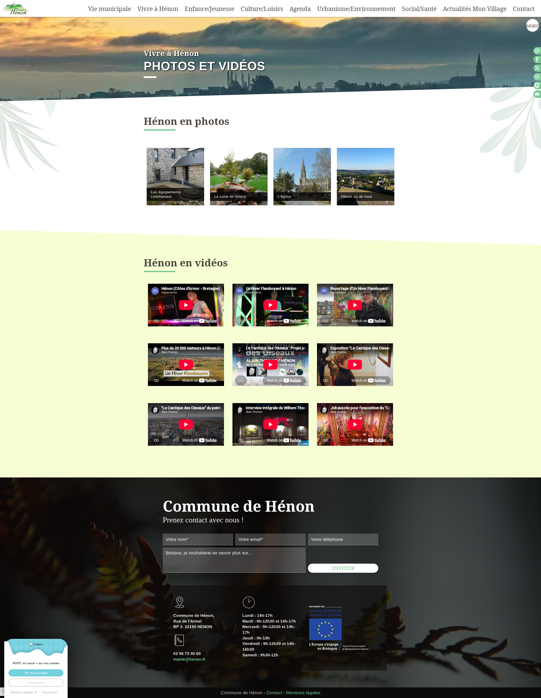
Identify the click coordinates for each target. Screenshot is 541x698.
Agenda (300, 8)
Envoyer (343, 568)
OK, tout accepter (36, 673)
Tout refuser (36, 682)
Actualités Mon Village (475, 8)
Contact (524, 8)
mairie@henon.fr (189, 659)
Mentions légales (303, 692)
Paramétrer (49, 692)
